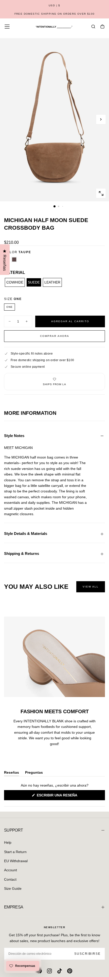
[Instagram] (49, 971)
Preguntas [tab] (34, 773)
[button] (54, 6)
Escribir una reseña (65, 796)
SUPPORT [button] (13, 830)
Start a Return (15, 852)
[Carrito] (102, 27)
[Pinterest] (70, 971)
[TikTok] (60, 971)
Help (7, 842)
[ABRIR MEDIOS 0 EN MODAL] (101, 193)
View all (91, 586)
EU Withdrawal (16, 861)
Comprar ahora (54, 336)
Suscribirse (87, 954)
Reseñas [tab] (11, 773)
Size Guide (13, 888)
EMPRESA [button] (13, 907)
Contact (10, 879)
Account (10, 870)
